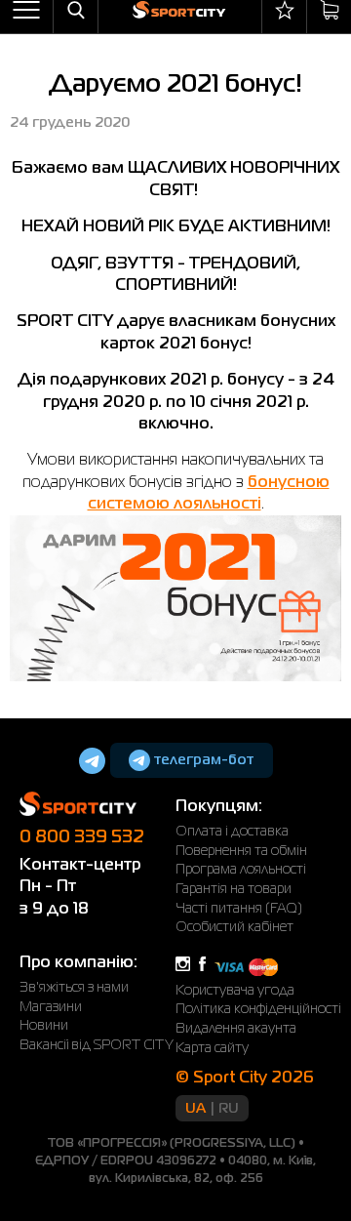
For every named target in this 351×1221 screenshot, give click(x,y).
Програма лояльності (241, 869)
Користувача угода (235, 991)
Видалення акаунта (236, 1029)
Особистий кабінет (234, 927)
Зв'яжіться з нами (74, 988)
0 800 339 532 (82, 837)
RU (228, 1109)
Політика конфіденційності (258, 1009)
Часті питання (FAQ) (239, 909)
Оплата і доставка (232, 831)
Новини (44, 1026)
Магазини (51, 1007)
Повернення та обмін (241, 851)
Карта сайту (212, 1048)
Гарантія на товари (234, 889)
